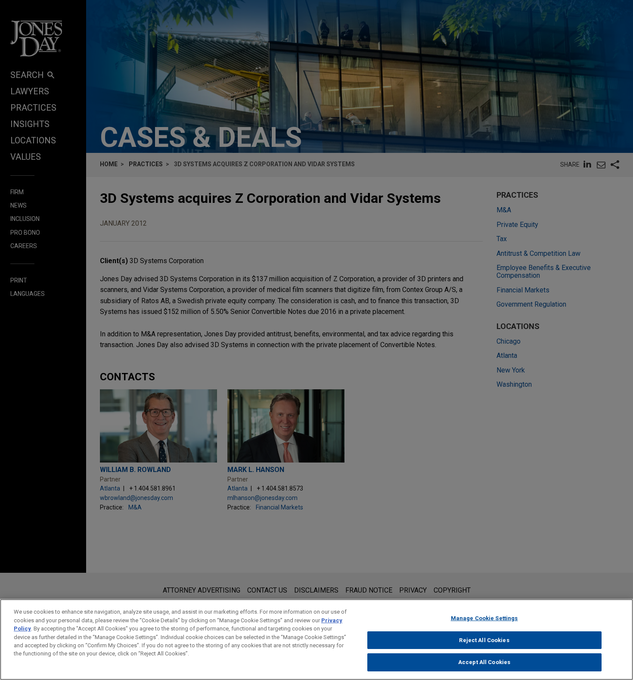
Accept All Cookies (484, 662)
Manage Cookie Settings (484, 618)
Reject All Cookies (484, 640)
